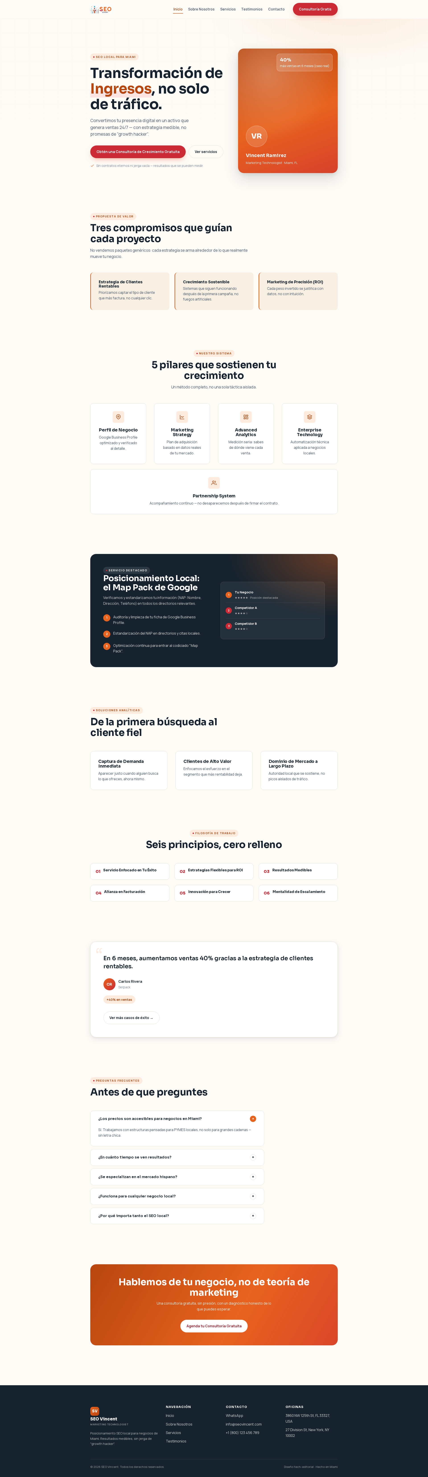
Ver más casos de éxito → (131, 1017)
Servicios (228, 9)
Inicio (178, 9)
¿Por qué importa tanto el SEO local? (176, 1215)
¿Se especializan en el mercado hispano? (176, 1177)
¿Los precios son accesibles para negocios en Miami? (176, 1118)
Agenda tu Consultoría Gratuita (214, 1326)
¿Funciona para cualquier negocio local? (176, 1196)
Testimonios (251, 9)
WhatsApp (234, 1415)
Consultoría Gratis (315, 9)
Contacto (276, 9)
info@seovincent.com (244, 1424)
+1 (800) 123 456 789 (242, 1432)
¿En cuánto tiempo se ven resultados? (176, 1157)
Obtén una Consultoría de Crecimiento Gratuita (138, 151)
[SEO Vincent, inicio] (101, 9)
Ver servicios (206, 151)
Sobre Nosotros (201, 9)
